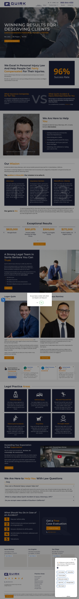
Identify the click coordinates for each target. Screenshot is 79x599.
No (37, 302)
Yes (41, 302)
